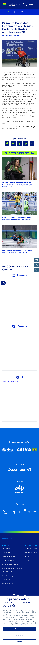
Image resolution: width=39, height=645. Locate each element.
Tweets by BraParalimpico (11, 381)
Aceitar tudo (19, 629)
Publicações (6, 580)
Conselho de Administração (11, 564)
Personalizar (19, 635)
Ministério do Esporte (9, 576)
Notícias (10, 12)
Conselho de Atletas (8, 560)
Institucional (6, 548)
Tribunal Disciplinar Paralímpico (12, 568)
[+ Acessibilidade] (36, 270)
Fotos (17, 12)
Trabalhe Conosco (7, 583)
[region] (19, 620)
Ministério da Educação (9, 572)
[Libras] (36, 260)
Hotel (27, 560)
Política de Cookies (26, 625)
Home (4, 12)
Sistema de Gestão (31, 552)
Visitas (27, 556)
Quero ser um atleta (8, 556)
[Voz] (36, 265)
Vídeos (23, 12)
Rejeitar (19, 641)
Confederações (7, 552)
